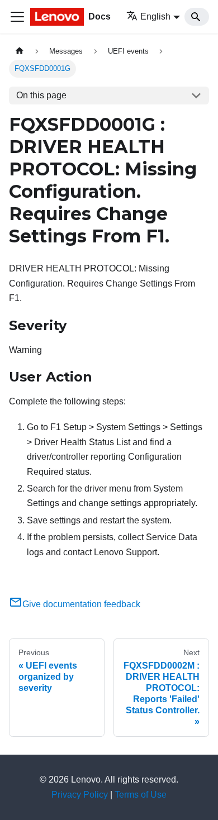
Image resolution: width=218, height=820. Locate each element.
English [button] (155, 16)
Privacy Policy (79, 794)
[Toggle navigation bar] (17, 16)
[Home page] (19, 51)
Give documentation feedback (81, 604)
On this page (41, 95)
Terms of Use (141, 794)
